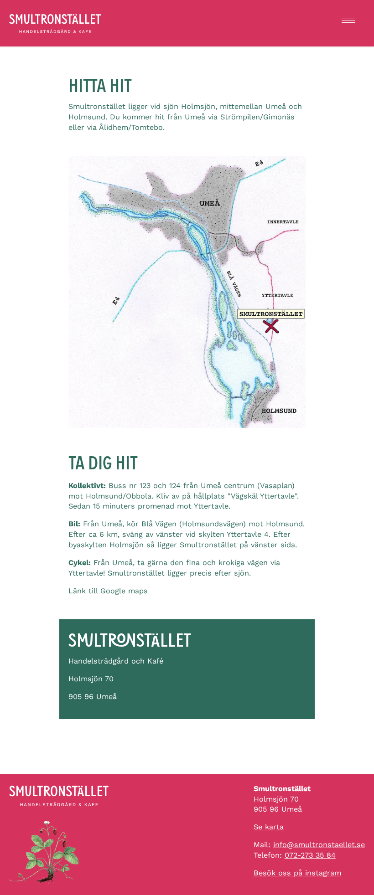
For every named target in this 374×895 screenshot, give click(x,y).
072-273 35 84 (310, 855)
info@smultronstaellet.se (319, 844)
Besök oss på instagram (297, 873)
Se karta (269, 827)
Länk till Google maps (108, 590)
